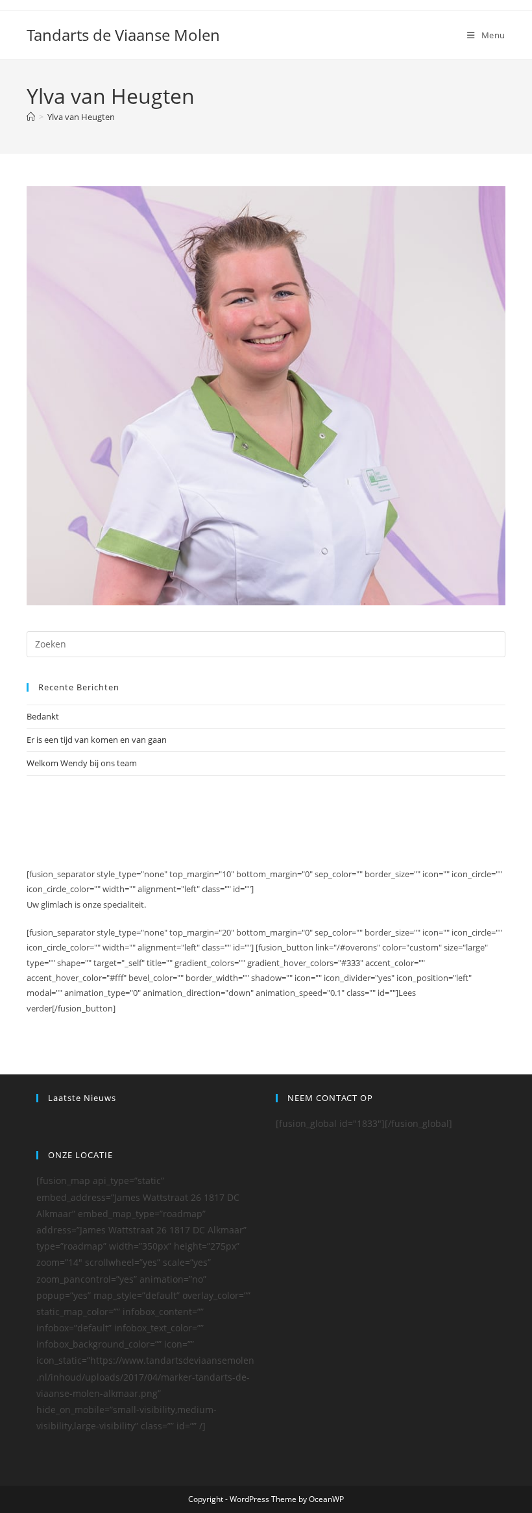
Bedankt (43, 716)
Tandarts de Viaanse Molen (123, 34)
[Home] (31, 117)
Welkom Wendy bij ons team (82, 763)
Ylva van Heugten (81, 117)
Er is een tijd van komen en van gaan (97, 739)
